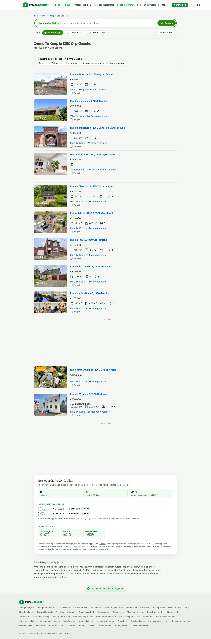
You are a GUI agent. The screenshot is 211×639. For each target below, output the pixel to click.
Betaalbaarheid (80, 608)
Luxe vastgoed (151, 5)
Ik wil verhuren (154, 621)
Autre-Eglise (46, 531)
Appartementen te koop (93, 63)
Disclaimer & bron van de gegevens (106, 588)
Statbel (102, 544)
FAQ (62, 626)
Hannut (66, 531)
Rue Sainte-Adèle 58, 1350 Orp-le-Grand (93, 369)
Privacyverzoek (121, 626)
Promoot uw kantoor (105, 621)
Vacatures (52, 626)
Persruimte (40, 626)
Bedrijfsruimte (69, 621)
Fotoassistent (103, 612)
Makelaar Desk (174, 608)
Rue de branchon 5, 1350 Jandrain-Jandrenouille (97, 127)
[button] (166, 23)
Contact (71, 626)
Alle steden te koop (41, 617)
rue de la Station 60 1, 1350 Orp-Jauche (92, 154)
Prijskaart (144, 608)
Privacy (81, 626)
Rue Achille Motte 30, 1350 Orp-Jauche (92, 213)
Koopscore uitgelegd (181, 621)
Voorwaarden (105, 626)
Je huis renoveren (144, 617)
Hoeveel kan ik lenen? (47, 612)
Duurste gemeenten (114, 608)
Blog (139, 5)
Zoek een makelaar (28, 621)
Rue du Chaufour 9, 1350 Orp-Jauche (91, 186)
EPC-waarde (96, 608)
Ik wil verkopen (138, 621)
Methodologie (25, 626)
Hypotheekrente (26, 612)
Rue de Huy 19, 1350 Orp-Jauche (88, 239)
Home (36, 16)
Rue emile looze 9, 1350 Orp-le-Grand (91, 74)
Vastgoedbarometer (104, 5)
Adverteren (123, 621)
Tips (166, 621)
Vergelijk (77, 93)
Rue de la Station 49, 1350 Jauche (89, 293)
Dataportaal (131, 608)
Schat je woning (125, 5)
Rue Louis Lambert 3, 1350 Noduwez (90, 266)
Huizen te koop (71, 63)
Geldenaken (91, 531)
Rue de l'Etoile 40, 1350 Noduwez (89, 394)
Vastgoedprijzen (82, 5)
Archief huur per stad (106, 617)
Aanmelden (180, 5)
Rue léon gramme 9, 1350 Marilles (89, 101)
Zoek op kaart (158, 608)
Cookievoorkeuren (140, 626)
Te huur (67, 5)
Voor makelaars (86, 621)
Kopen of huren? (68, 612)
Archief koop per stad (83, 617)
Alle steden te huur (61, 617)
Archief (98, 32)
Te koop (56, 5)
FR (198, 5)
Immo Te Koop (48, 16)
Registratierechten (155, 612)
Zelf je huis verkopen (165, 617)
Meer (165, 5)
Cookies (91, 626)
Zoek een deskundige (50, 621)
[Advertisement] (105, 341)
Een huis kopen (126, 617)
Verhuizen (24, 617)
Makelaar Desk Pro (135, 612)
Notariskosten (173, 612)
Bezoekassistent (86, 612)
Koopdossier (118, 612)
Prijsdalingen (64, 608)
